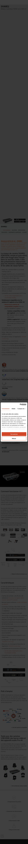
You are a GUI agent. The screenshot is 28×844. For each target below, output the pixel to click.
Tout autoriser (14, 434)
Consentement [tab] (5, 408)
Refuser (14, 438)
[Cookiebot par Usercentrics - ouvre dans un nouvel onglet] (20, 405)
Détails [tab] (13, 408)
